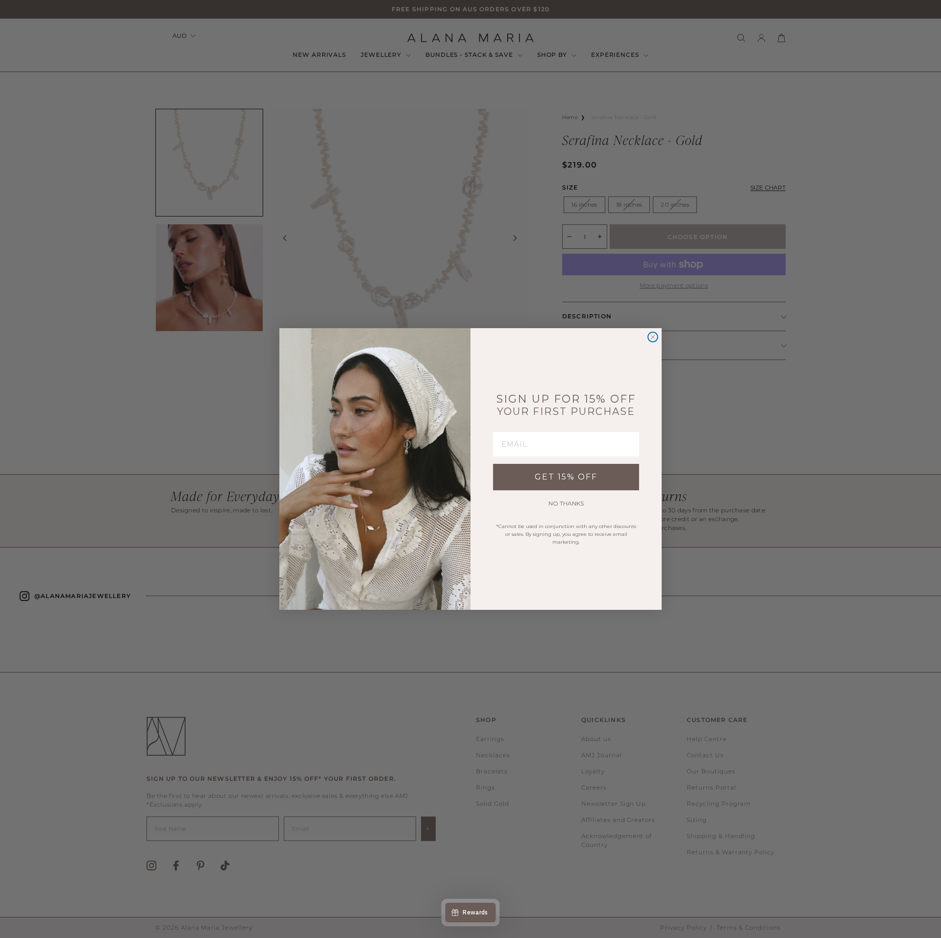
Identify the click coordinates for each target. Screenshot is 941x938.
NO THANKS (566, 503)
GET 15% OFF (566, 476)
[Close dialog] (653, 337)
